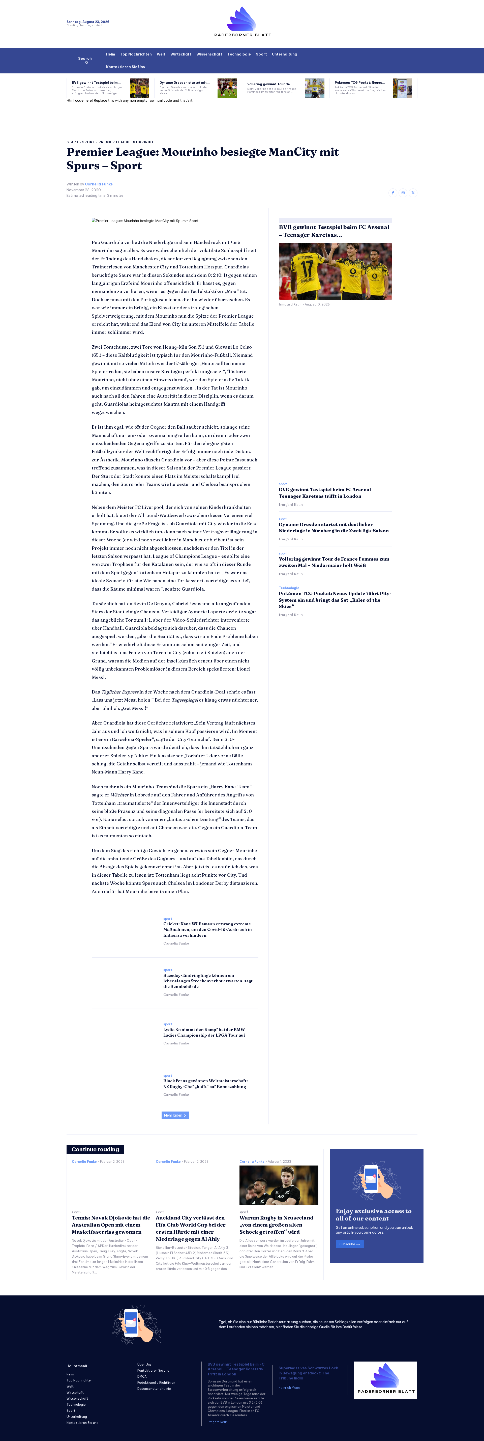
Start (73, 142)
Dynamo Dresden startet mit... (185, 83)
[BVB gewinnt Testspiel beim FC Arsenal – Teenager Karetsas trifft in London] (139, 88)
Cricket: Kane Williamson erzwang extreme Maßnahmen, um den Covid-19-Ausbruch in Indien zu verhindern (207, 929)
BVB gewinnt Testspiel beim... (96, 83)
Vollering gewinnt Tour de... (270, 84)
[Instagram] (403, 192)
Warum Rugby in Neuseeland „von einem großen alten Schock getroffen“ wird (276, 1224)
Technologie (289, 588)
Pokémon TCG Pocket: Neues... (360, 83)
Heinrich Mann (289, 1388)
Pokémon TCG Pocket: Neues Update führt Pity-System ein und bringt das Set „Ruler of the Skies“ (335, 600)
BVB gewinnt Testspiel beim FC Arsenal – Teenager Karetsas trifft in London (236, 1369)
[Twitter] (413, 192)
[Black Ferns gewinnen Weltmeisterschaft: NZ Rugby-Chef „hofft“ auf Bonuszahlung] (125, 1085)
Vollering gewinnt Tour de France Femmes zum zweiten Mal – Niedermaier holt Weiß (334, 562)
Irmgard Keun (290, 304)
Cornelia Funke (99, 184)
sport (88, 142)
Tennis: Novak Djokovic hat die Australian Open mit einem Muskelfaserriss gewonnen (111, 1224)
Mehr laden (173, 1115)
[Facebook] (392, 192)
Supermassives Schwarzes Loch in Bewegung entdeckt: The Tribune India (308, 1373)
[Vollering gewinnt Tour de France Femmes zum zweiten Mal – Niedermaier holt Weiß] (315, 88)
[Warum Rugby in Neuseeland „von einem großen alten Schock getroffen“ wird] (278, 1185)
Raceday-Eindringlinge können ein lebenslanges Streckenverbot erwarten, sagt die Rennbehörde (208, 981)
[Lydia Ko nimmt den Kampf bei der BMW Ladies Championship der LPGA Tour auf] (125, 1034)
